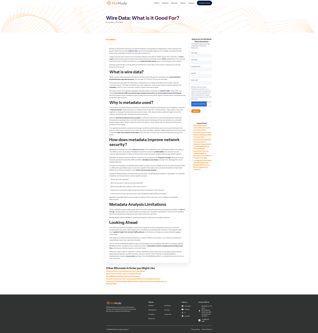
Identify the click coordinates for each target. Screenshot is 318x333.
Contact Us (167, 314)
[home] (117, 3)
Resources (151, 318)
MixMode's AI (152, 310)
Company (151, 314)
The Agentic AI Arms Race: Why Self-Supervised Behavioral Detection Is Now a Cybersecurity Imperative (202, 165)
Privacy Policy (195, 329)
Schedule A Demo (204, 3)
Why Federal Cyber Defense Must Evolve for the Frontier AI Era (201, 128)
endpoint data (133, 51)
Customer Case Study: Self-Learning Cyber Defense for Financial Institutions (133, 279)
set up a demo (130, 256)
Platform (151, 305)
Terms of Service (207, 329)
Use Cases (167, 305)
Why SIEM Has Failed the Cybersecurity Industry (123, 276)
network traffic (165, 91)
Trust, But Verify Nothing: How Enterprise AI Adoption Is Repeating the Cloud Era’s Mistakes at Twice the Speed (202, 144)
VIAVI (164, 59)
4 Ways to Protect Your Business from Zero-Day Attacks (125, 271)
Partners (167, 310)
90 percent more (138, 149)
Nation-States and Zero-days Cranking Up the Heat (123, 274)
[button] (157, 3)
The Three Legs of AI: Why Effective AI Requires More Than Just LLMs (202, 135)
